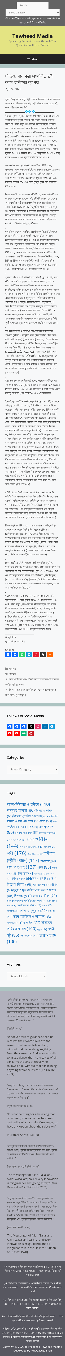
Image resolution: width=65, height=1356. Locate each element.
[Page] (17, 726)
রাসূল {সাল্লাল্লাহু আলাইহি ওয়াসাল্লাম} (27, 901)
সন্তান (12, 923)
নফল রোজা (49, 846)
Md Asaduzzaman (41, 1350)
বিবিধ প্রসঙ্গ (22, 878)
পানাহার (12, 669)
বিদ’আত (26, 873)
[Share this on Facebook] (8, 654)
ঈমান (46, 821)
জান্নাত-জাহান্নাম (26, 832)
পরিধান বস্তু (48, 861)
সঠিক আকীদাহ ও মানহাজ (33, 916)
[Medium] (24, 733)
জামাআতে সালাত (47, 832)
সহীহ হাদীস (29, 922)
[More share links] (50, 654)
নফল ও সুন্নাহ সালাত (31, 847)
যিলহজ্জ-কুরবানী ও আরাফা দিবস (35, 895)
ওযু (39, 827)
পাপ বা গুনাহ (21, 867)
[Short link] (43, 654)
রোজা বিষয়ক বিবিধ (29, 905)
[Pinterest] (31, 733)
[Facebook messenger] (15, 654)
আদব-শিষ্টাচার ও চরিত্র (28, 804)
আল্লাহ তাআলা (21, 810)
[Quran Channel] (17, 733)
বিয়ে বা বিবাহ (20, 884)
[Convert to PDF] (36, 654)
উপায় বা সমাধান (22, 826)
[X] (31, 726)
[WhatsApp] (22, 654)
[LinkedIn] (45, 726)
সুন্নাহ (42, 929)
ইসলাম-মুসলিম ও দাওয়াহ (31, 816)
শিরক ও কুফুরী (32, 910)
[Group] (24, 726)
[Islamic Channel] (9, 733)
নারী (16, 853)
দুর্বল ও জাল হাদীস (16, 839)
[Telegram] (29, 654)
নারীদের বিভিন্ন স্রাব (35, 854)
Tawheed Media (32, 36)
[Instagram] (38, 726)
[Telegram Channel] (52, 726)
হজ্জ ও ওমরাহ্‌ (29, 936)
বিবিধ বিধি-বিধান (44, 878)
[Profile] (9, 726)
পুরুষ (44, 867)
